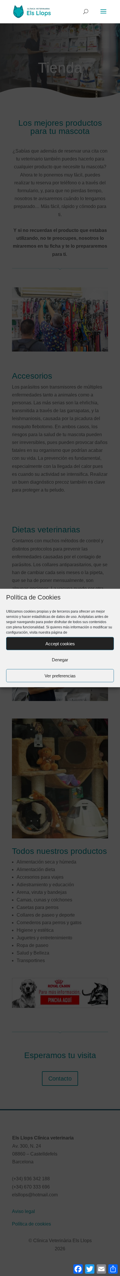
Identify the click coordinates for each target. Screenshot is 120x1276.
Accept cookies (60, 643)
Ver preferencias (60, 675)
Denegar (60, 659)
